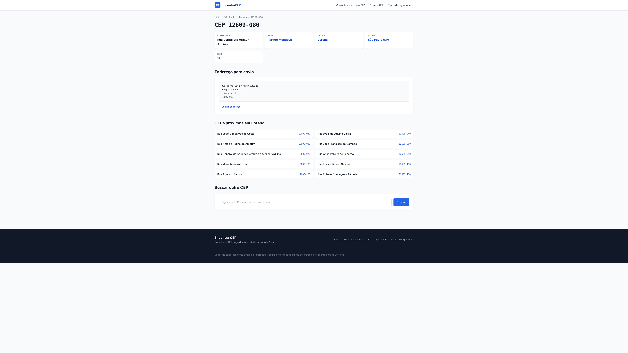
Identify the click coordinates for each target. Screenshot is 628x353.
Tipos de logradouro (399, 5)
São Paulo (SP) (378, 39)
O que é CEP (376, 5)
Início (217, 17)
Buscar (401, 202)
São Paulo (229, 17)
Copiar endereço (231, 106)
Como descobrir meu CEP (350, 5)
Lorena (243, 17)
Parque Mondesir (280, 39)
